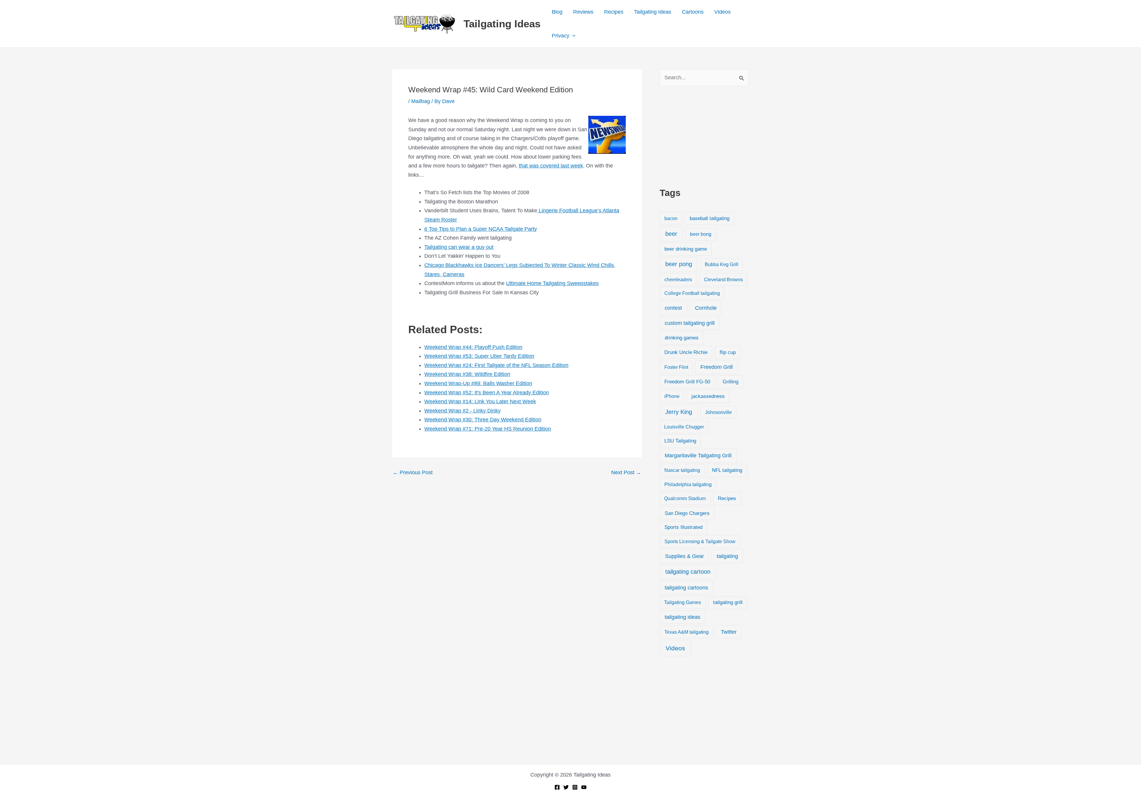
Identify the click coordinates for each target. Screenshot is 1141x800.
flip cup (728, 352)
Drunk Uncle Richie (685, 352)
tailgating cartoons (686, 588)
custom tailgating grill (690, 323)
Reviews (583, 12)
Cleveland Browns (723, 279)
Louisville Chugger (684, 426)
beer (671, 233)
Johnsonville (718, 412)
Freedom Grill (716, 367)
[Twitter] (566, 787)
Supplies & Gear (684, 556)
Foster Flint (676, 367)
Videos (722, 12)
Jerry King (678, 412)
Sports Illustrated (683, 527)
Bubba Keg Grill (721, 264)
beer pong (678, 264)
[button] (572, 36)
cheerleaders (678, 279)
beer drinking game (685, 249)
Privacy (560, 36)
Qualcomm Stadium (685, 498)
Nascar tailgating (682, 470)
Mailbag (420, 101)
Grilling (730, 382)
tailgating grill (728, 602)
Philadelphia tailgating (688, 484)
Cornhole (706, 308)
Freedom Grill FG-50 (687, 382)
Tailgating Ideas (502, 23)
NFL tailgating (727, 470)
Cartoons (693, 12)
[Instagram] (575, 787)
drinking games (682, 338)
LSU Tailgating (680, 441)
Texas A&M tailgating (686, 632)
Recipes (613, 12)
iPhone (672, 396)
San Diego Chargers (687, 513)
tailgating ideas (682, 617)
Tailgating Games (682, 602)
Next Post (626, 472)
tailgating (727, 556)
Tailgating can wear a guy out (459, 247)
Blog (557, 12)
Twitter (729, 632)
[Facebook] (557, 787)
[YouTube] (584, 787)
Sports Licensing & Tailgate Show (699, 541)
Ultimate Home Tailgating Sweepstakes (552, 283)
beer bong (700, 234)
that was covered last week (551, 166)
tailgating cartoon (687, 571)
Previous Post (413, 472)
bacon (670, 218)
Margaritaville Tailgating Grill (698, 456)
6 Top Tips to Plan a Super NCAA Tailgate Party (480, 229)
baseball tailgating (709, 218)
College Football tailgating (692, 293)
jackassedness (708, 396)
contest (673, 308)
